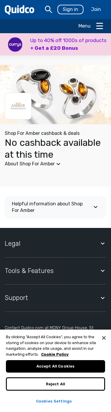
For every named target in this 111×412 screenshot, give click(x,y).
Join (96, 9)
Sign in (70, 9)
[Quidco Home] (19, 9)
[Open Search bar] (48, 9)
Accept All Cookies (55, 366)
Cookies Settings (54, 401)
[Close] (103, 337)
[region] (55, 371)
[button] (55, 44)
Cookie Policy (55, 354)
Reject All (55, 384)
